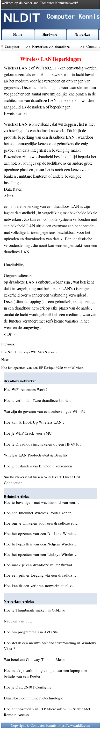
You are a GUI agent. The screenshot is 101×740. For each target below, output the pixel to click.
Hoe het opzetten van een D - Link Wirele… (40, 533)
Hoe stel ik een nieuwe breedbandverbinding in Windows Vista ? (50, 645)
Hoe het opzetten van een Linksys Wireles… (40, 554)
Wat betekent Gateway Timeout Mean (34, 659)
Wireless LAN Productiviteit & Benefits (35, 455)
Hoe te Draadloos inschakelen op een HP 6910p (43, 444)
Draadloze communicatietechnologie (33, 697)
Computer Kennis (12, 47)
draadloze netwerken (62, 47)
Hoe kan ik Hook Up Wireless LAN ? (34, 422)
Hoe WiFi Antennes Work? (25, 389)
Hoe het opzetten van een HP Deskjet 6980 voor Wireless (42, 367)
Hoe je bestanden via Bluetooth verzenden (38, 465)
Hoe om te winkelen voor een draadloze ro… (41, 523)
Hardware (49, 34)
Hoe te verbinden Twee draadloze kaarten (37, 400)
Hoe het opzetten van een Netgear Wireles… (40, 543)
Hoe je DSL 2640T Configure (28, 687)
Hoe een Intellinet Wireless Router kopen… (39, 512)
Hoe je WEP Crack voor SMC (28, 433)
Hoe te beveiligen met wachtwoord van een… (41, 502)
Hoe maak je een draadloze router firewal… (40, 564)
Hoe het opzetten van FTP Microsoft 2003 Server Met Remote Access (47, 711)
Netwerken (82, 34)
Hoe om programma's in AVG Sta (31, 631)
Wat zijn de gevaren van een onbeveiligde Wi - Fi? (44, 411)
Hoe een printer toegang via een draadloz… (40, 575)
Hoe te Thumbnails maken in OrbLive (34, 610)
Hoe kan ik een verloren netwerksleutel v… (40, 585)
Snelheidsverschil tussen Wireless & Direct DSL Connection (42, 479)
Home (17, 34)
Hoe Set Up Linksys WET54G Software (29, 352)
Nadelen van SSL (18, 620)
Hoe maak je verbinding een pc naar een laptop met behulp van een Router (45, 673)
